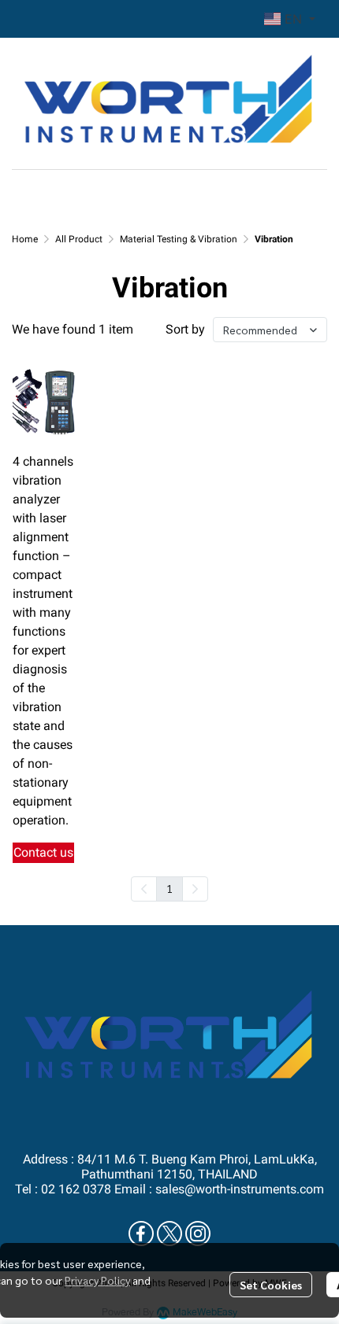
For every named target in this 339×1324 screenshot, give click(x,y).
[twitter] (169, 1233)
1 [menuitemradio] (169, 888)
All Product (78, 239)
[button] (289, 19)
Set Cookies (271, 1285)
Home (25, 239)
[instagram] (197, 1233)
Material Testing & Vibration (178, 239)
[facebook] (141, 1233)
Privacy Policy (97, 1280)
